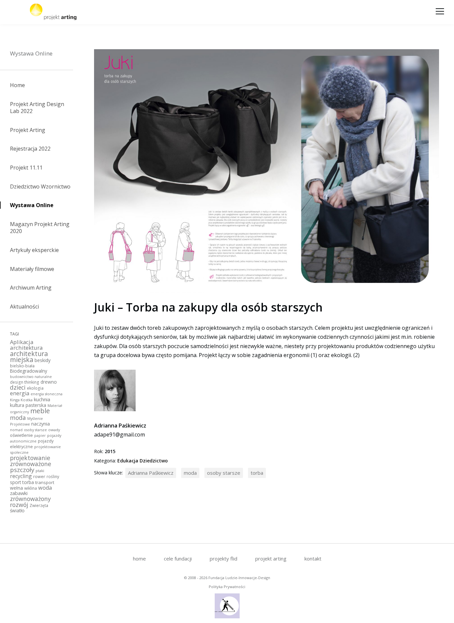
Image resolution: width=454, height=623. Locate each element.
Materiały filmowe (32, 269)
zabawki (19, 493)
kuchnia (42, 399)
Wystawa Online (31, 53)
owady (54, 429)
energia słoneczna (46, 394)
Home (17, 85)
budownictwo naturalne (31, 376)
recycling (21, 476)
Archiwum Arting (31, 287)
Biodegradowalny (28, 371)
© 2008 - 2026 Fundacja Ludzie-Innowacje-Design (227, 577)
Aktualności (24, 306)
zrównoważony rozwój (30, 502)
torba (28, 482)
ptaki (40, 470)
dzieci (18, 387)
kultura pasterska (28, 405)
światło (17, 510)
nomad (16, 430)
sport (15, 482)
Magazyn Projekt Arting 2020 (39, 227)
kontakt (312, 558)
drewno (49, 382)
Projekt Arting (27, 130)
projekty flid (223, 558)
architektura (26, 347)
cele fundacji (178, 558)
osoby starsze (35, 430)
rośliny (53, 476)
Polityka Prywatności (227, 586)
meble (40, 410)
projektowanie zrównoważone (30, 461)
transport (44, 482)
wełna (16, 488)
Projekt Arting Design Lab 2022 (37, 107)
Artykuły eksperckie (34, 250)
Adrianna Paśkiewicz (150, 472)
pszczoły (22, 469)
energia (19, 393)
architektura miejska (29, 356)
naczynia (40, 424)
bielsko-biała (22, 365)
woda (45, 487)
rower (39, 476)
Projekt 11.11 (26, 167)
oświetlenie (21, 435)
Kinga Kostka (21, 399)
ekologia (35, 388)
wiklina (30, 488)
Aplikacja (21, 342)
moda (18, 418)
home (139, 558)
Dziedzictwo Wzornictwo (40, 186)
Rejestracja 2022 (30, 148)
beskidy (43, 360)
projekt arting (270, 558)
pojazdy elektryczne (32, 443)
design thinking (24, 382)
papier (40, 435)
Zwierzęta (39, 505)
